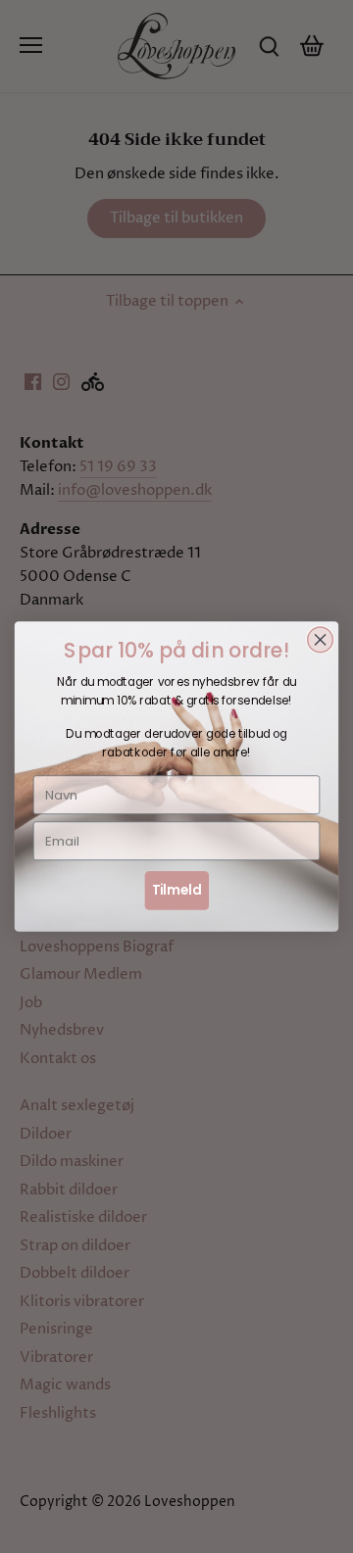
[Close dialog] (320, 640)
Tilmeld (177, 889)
